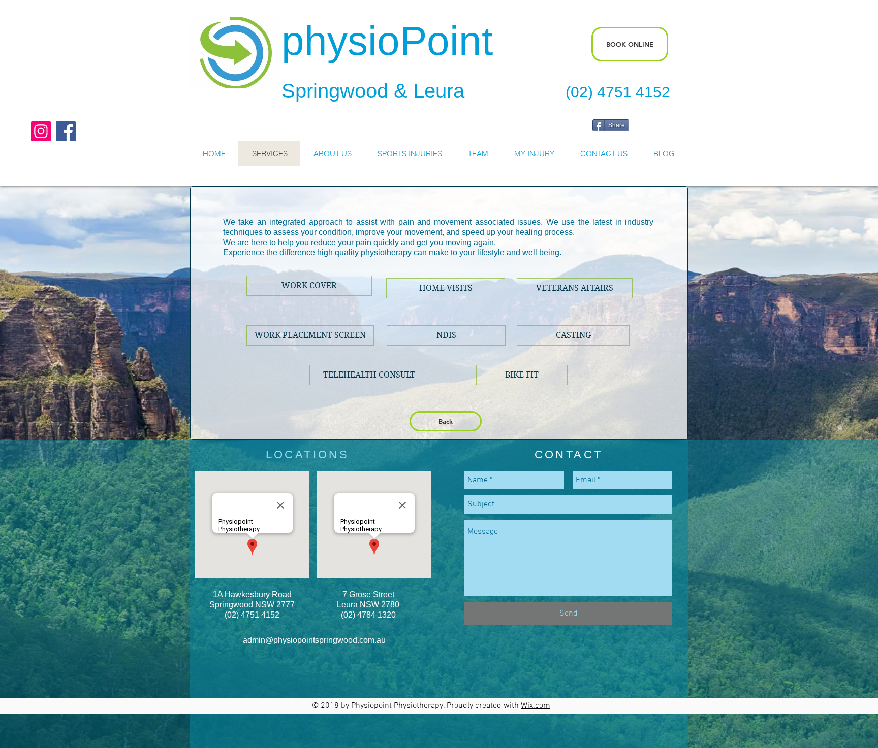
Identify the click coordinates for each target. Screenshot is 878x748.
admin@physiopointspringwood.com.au (314, 640)
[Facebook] (66, 131)
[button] (522, 375)
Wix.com (535, 706)
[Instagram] (41, 131)
